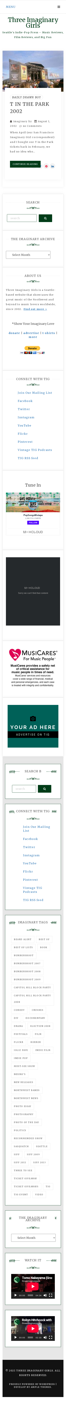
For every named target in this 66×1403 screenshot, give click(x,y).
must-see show (24, 1066)
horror (35, 1042)
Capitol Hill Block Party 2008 (32, 998)
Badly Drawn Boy (26, 97)
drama (18, 1026)
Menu (10, 7)
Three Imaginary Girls (33, 22)
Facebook (25, 401)
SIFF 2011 (20, 1162)
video (39, 1194)
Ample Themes (41, 1387)
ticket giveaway (25, 1178)
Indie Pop (21, 1058)
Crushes (37, 1010)
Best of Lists (23, 947)
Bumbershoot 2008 (27, 971)
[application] (33, 1286)
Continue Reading (25, 164)
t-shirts (48, 333)
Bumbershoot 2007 (27, 963)
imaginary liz (22, 121)
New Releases (23, 1082)
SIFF (17, 1154)
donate (14, 333)
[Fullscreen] (50, 1295)
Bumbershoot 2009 (27, 979)
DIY (16, 1018)
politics (20, 1130)
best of (44, 939)
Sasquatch (21, 1146)
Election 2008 (40, 1026)
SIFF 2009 (33, 1154)
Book (43, 947)
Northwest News (26, 1098)
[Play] (15, 1295)
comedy (19, 1010)
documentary (35, 1018)
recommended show (28, 1138)
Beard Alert (23, 939)
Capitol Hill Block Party (32, 987)
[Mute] (45, 1295)
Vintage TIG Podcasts (35, 450)
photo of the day (26, 1122)
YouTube (24, 425)
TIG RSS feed (28, 458)
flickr (18, 1042)
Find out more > (35, 309)
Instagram (26, 417)
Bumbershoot (24, 955)
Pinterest (25, 441)
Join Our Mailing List (35, 392)
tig (48, 1186)
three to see (23, 1170)
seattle (42, 1146)
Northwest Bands (27, 1090)
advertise (31, 333)
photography (24, 1114)
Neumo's (20, 1074)
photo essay (22, 1106)
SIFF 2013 (39, 1162)
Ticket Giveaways (26, 1186)
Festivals (21, 1034)
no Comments (32, 126)
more (33, 337)
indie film (43, 1050)
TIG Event (21, 1194)
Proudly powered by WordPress (32, 1384)
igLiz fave (21, 1050)
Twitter (24, 409)
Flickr (23, 433)
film (38, 1034)
